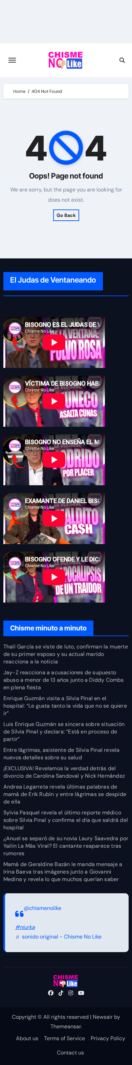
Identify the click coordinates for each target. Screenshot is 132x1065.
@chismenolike (42, 908)
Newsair (103, 1016)
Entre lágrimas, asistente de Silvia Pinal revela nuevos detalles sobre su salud (61, 753)
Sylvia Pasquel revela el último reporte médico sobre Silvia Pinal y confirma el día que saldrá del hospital (65, 820)
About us (27, 1038)
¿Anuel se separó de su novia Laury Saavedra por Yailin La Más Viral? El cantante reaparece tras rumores (65, 846)
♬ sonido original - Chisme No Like (58, 936)
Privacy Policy (108, 1038)
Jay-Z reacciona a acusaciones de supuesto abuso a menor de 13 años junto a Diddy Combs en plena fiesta (63, 680)
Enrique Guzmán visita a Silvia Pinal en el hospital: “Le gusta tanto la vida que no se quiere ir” (65, 706)
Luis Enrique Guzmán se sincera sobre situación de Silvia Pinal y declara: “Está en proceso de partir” (64, 732)
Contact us (70, 1052)
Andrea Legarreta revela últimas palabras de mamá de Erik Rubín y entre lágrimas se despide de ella (64, 794)
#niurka (25, 927)
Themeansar (65, 1026)
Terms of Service (64, 1038)
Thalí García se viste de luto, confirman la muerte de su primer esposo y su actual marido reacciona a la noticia (65, 654)
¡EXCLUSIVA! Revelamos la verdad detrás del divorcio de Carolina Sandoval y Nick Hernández (64, 772)
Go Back (66, 215)
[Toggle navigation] (12, 60)
